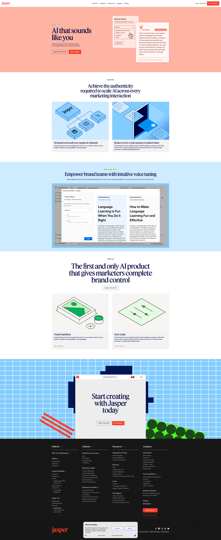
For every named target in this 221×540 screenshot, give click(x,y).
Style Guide (57, 512)
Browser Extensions (149, 466)
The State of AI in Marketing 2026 (123, 476)
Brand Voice (57, 508)
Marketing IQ (56, 501)
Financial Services (87, 490)
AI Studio (55, 474)
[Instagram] (162, 528)
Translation (55, 466)
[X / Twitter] (156, 528)
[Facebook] (159, 528)
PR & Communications (89, 482)
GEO (83, 456)
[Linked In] (165, 528)
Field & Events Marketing (90, 478)
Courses (115, 484)
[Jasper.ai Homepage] (6, 3)
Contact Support (118, 496)
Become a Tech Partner (150, 495)
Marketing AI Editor (60, 481)
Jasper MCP (57, 490)
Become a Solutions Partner (151, 493)
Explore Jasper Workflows (121, 488)
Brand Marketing (87, 480)
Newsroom (146, 458)
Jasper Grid (55, 476)
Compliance (146, 484)
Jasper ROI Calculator (119, 460)
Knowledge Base (57, 503)
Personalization (87, 461)
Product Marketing (88, 471)
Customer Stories (118, 470)
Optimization (56, 461)
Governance (146, 481)
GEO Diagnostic (118, 455)
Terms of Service (154, 532)
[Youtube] (168, 528)
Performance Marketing (89, 475)
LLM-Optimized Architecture (152, 477)
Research (55, 464)
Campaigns (85, 463)
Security (145, 479)
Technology (85, 495)
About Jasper (147, 455)
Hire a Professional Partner (121, 502)
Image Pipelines (56, 486)
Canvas (54, 479)
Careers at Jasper (148, 460)
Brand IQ (54, 505)
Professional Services (89, 501)
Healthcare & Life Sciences (90, 492)
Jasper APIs (55, 488)
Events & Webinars (118, 472)
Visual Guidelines (59, 510)
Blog (114, 467)
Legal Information (148, 462)
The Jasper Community (120, 486)
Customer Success (118, 500)
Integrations (147, 469)
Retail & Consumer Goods (90, 497)
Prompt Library (117, 474)
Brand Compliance (118, 458)
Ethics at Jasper (148, 486)
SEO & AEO (85, 458)
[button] (75, 52)
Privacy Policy (143, 532)
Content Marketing (88, 473)
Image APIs (57, 492)
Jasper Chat (57, 483)
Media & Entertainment (89, 499)
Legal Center (165, 532)
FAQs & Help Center (119, 498)
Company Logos (148, 464)
